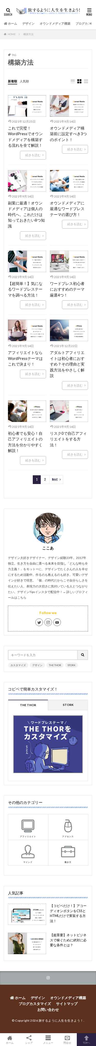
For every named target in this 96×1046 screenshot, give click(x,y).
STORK (72, 665)
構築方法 (28, 34)
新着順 (12, 81)
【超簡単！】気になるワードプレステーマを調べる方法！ (25, 289)
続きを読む (33, 155)
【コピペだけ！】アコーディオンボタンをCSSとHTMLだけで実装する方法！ (68, 913)
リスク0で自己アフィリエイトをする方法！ (68, 439)
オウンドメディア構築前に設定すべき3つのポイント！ (68, 134)
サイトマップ (67, 1003)
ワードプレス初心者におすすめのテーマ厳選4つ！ (67, 289)
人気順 (24, 81)
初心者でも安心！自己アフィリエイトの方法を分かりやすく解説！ (25, 442)
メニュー (48, 1042)
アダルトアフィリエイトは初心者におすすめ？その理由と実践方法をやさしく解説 (67, 364)
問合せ (67, 1042)
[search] (83, 655)
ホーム (12, 23)
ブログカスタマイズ (35, 1003)
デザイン (28, 23)
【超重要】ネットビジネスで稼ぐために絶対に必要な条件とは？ (68, 940)
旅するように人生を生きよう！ (61, 1020)
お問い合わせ (48, 1009)
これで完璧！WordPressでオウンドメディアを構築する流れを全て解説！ (25, 137)
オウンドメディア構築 (55, 23)
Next (55, 479)
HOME (12, 34)
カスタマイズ (18, 665)
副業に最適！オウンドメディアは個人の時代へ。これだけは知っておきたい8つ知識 (26, 214)
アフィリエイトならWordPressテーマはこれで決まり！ (25, 358)
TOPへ (86, 1042)
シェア (29, 1042)
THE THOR (55, 665)
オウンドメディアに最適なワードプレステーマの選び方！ (67, 209)
